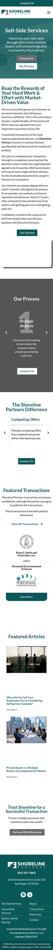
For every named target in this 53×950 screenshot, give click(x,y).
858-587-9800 (26, 872)
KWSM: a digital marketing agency (17, 947)
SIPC (35, 936)
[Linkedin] (23, 894)
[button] (48, 12)
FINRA (28, 936)
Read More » (12, 709)
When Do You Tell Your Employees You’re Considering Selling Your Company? (24, 700)
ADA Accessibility (43, 947)
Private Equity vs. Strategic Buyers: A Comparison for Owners (26, 769)
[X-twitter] (29, 894)
